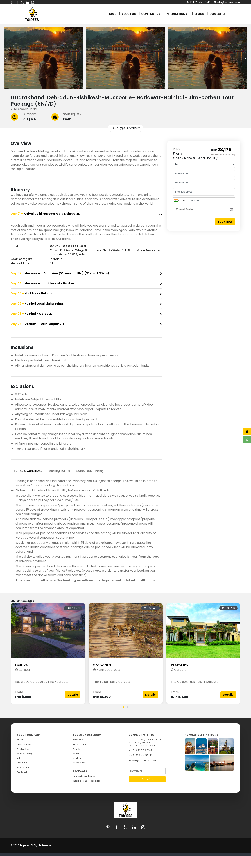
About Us (22, 739)
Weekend (78, 739)
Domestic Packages (84, 776)
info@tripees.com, (228, 2)
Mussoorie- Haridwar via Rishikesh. (44, 283)
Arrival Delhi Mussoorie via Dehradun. (45, 214)
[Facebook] (17, 2)
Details (72, 694)
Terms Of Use (24, 744)
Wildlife (77, 758)
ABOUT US (128, 14)
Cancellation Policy (90, 471)
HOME (112, 14)
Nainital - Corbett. (31, 314)
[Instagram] (32, 2)
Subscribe (147, 779)
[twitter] (22, 2)
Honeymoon (79, 762)
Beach (76, 753)
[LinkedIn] (27, 2)
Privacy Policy (25, 753)
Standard (102, 665)
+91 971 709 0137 (141, 750)
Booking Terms (59, 471)
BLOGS (199, 14)
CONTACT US (150, 14)
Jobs (19, 758)
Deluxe (21, 665)
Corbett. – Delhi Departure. (38, 324)
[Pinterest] (12, 2)
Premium (179, 665)
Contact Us (23, 749)
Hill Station (79, 744)
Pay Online (23, 767)
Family (76, 749)
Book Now (225, 221)
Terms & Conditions (28, 471)
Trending (22, 762)
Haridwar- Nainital (31, 293)
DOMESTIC (217, 14)
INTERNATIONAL (177, 14)
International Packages (86, 780)
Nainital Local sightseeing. (37, 303)
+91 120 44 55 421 (142, 755)
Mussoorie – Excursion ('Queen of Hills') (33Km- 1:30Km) (60, 273)
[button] (123, 707)
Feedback (22, 772)
